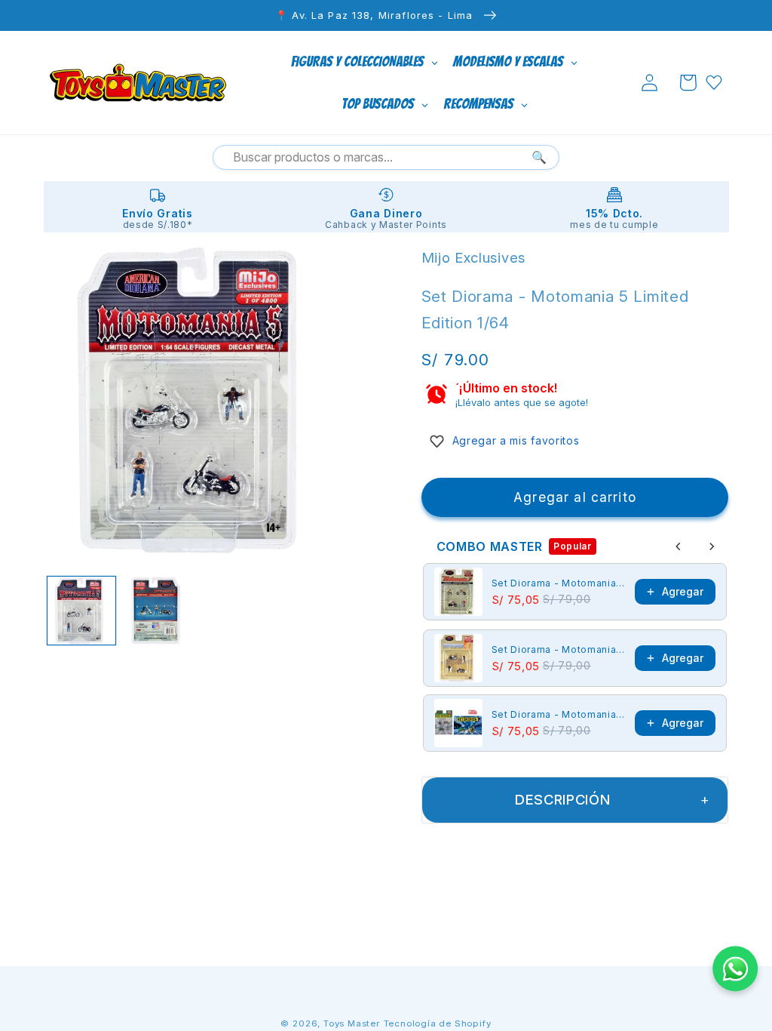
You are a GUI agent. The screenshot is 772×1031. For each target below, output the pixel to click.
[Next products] (711, 546)
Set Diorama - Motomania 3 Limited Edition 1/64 (559, 714)
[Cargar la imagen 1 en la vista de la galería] (81, 611)
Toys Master (351, 1023)
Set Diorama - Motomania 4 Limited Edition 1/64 (559, 649)
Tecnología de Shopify (438, 1023)
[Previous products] (678, 546)
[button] (688, 82)
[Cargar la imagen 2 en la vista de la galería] (158, 611)
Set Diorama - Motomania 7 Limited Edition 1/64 (559, 583)
